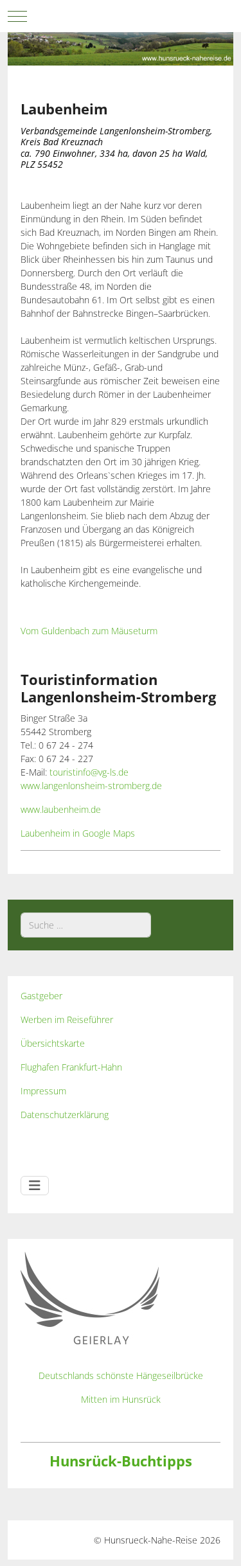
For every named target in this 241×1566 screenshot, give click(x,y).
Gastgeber (41, 996)
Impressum (43, 1091)
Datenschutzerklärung (65, 1114)
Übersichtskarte (53, 1043)
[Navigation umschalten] (35, 1185)
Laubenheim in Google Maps (78, 833)
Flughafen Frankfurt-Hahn (71, 1067)
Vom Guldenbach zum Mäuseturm (89, 631)
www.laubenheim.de (61, 809)
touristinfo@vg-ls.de (89, 772)
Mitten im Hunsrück (121, 1399)
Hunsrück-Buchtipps (120, 1461)
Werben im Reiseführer (67, 1019)
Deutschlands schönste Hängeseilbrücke (121, 1375)
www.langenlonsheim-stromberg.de (91, 785)
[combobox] (86, 925)
